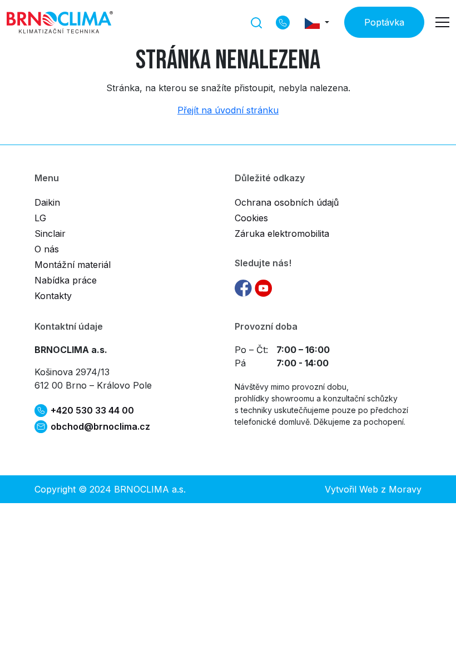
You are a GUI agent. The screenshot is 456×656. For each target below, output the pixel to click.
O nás (46, 249)
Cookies (251, 217)
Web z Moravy (390, 489)
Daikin (47, 202)
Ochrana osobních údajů (287, 202)
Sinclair (50, 233)
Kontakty (53, 295)
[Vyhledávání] (256, 21)
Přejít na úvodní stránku (228, 110)
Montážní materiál (72, 264)
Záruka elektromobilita (282, 233)
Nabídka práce (65, 280)
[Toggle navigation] (442, 22)
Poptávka (384, 22)
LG (40, 217)
